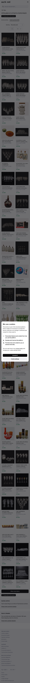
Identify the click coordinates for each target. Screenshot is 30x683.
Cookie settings (15, 359)
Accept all (15, 355)
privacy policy (19, 348)
